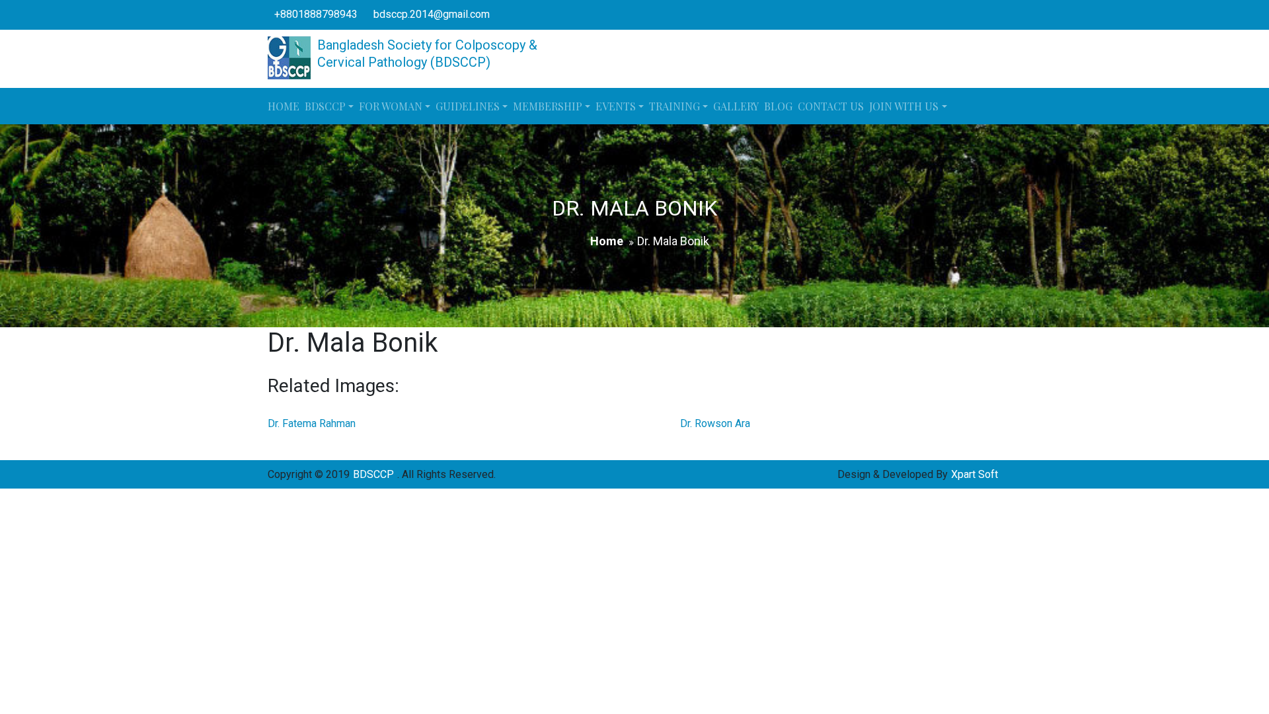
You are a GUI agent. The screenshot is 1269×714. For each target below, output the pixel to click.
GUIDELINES (468, 106)
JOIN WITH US (904, 106)
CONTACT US (831, 106)
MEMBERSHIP (547, 106)
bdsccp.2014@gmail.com (431, 14)
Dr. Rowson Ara (715, 423)
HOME (283, 106)
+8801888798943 (316, 14)
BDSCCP (325, 106)
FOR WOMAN (390, 106)
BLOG (778, 106)
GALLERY (736, 106)
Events (616, 106)
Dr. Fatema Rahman (312, 423)
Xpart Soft (974, 474)
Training (674, 106)
